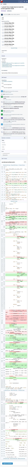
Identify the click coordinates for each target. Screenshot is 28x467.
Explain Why (13, 121)
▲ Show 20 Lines (7, 390)
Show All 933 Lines (13, 458)
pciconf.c (6, 155)
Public (10, 11)
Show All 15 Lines (14, 201)
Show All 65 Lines (14, 165)
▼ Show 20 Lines (21, 165)
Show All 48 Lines (14, 390)
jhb (9, 14)
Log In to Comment (7, 463)
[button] (27, 1)
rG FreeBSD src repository (7, 81)
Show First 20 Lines (6, 165)
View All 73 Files (14, 48)
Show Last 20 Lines (21, 458)
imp (4, 60)
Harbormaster (6, 96)
